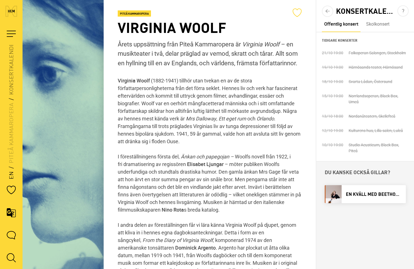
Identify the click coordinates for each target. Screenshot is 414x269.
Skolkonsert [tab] (377, 24)
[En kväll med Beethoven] (365, 194)
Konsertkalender (11, 67)
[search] (11, 257)
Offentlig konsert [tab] (341, 24)
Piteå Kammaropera (11, 133)
